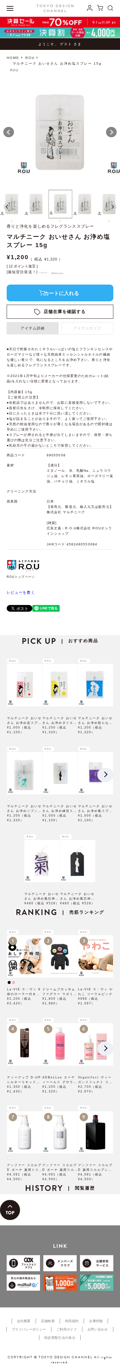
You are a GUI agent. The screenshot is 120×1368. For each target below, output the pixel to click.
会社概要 (24, 1321)
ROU (30, 58)
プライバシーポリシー (29, 1329)
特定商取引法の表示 (59, 1338)
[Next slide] (112, 207)
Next (111, 132)
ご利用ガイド (66, 1329)
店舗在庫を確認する (65, 311)
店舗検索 (48, 1321)
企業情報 (96, 1321)
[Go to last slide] (7, 207)
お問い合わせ (97, 1329)
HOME (13, 58)
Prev (8, 132)
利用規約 (72, 1321)
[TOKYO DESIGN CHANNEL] (55, 8)
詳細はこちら (57, 273)
